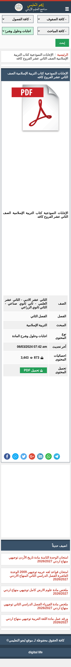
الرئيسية (62, 54)
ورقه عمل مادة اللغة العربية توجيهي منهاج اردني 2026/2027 (37, 620)
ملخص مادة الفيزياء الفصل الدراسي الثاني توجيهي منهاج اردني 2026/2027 (36, 606)
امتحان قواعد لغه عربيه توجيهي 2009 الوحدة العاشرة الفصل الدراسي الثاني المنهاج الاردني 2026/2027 (39, 575)
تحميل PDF (31, 370)
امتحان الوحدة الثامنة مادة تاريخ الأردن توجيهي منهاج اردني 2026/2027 (38, 559)
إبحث (62, 42)
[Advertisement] (32, 169)
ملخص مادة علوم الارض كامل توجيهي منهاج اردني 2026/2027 (36, 591)
